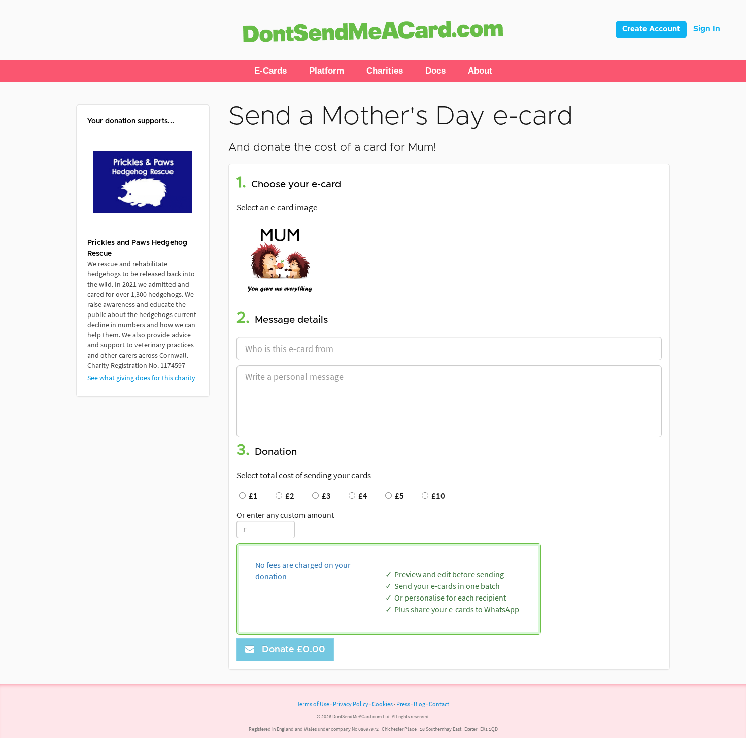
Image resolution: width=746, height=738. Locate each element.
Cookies (382, 704)
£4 (361, 495)
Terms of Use (313, 704)
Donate (291, 649)
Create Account (651, 29)
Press (403, 704)
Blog (419, 704)
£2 (288, 495)
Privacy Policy (350, 704)
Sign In (706, 29)
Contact (439, 704)
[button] (270, 71)
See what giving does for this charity (141, 377)
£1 (252, 495)
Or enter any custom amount (285, 515)
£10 (436, 495)
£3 (325, 495)
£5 (398, 495)
